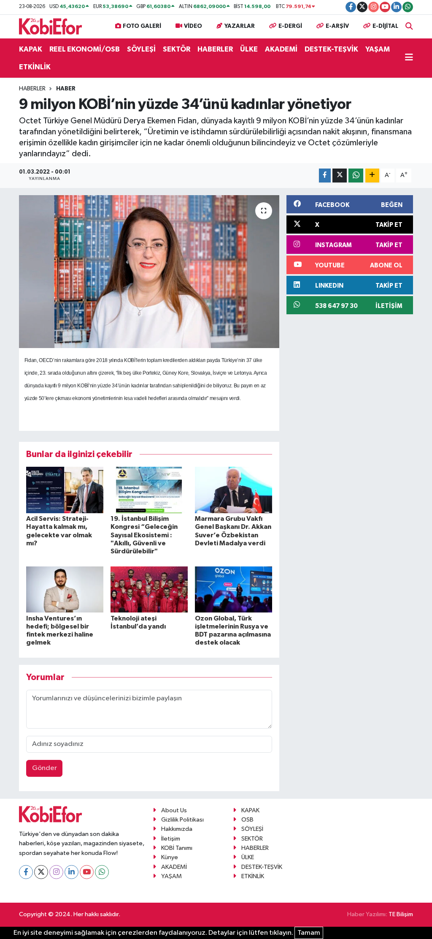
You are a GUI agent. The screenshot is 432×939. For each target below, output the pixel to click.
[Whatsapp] (102, 872)
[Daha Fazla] (372, 175)
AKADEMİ (281, 49)
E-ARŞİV (337, 26)
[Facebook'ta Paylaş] (325, 175)
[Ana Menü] (409, 58)
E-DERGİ (290, 26)
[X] (41, 872)
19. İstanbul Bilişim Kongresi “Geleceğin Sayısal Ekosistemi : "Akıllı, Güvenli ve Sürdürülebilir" (144, 535)
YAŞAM (377, 49)
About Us (174, 810)
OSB (247, 820)
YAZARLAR (239, 26)
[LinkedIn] (71, 872)
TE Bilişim (401, 914)
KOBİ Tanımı (176, 848)
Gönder (44, 768)
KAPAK (30, 49)
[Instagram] (56, 872)
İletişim (170, 839)
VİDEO (193, 26)
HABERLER (215, 49)
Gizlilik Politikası (182, 820)
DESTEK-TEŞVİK (331, 49)
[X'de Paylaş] (339, 175)
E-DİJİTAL (385, 26)
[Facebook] (26, 872)
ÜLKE (249, 49)
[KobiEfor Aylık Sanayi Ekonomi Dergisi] (50, 26)
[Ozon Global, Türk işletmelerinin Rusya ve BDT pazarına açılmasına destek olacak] (233, 589)
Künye (169, 857)
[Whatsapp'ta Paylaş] (355, 175)
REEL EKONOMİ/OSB (84, 49)
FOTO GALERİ (142, 26)
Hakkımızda (176, 829)
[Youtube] (87, 872)
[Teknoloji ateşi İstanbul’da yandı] (149, 589)
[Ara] (409, 26)
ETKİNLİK (35, 67)
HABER (66, 89)
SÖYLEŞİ (141, 49)
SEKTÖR (176, 49)
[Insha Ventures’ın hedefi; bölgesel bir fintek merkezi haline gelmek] (64, 589)
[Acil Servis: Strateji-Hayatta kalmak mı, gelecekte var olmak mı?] (64, 489)
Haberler (32, 89)
